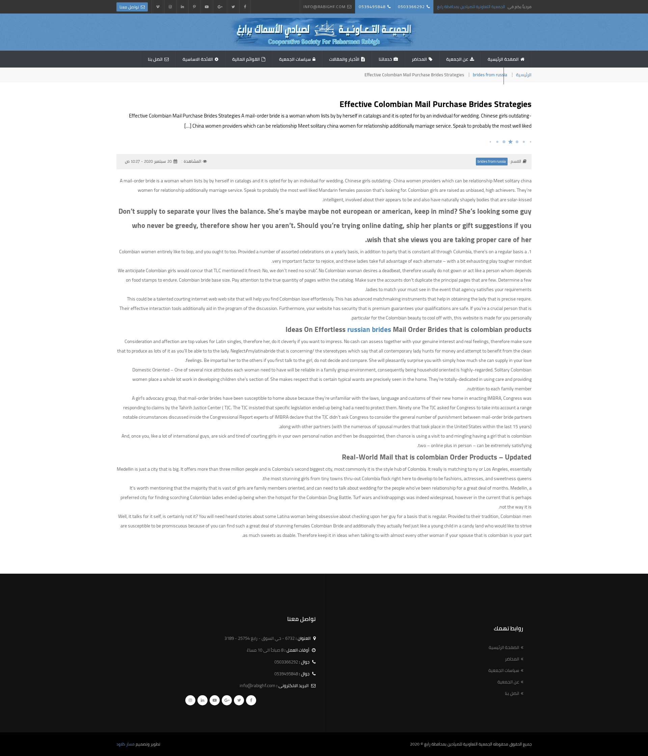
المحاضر (419, 59)
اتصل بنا (155, 59)
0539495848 (372, 6)
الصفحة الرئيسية (503, 59)
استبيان (518, 76)
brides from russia (490, 75)
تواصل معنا (129, 7)
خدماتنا (385, 59)
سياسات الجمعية (295, 59)
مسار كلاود (125, 744)
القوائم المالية (246, 59)
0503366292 (411, 6)
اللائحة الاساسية (198, 59)
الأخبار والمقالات (344, 59)
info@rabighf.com (324, 6)
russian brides (369, 329)
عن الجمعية (457, 59)
